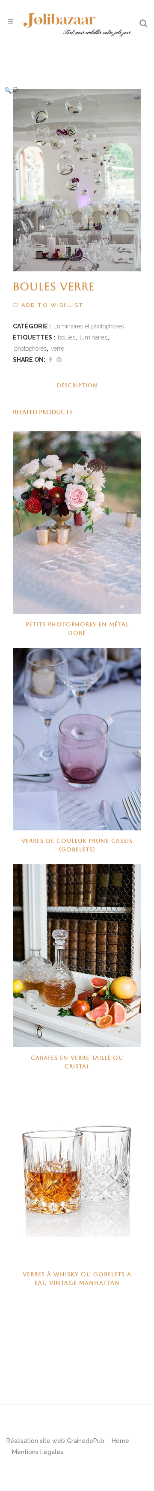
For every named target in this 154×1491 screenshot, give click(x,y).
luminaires (93, 337)
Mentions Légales (37, 1452)
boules (66, 337)
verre (57, 348)
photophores (30, 348)
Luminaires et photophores (88, 326)
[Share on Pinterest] (59, 359)
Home (120, 1440)
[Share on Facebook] (50, 359)
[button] (68, 90)
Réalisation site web (35, 1440)
